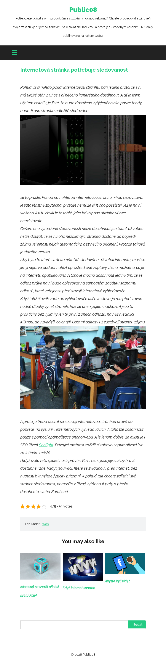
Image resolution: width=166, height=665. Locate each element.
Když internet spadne (79, 588)
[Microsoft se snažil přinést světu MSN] (40, 578)
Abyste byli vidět (117, 581)
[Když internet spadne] (83, 579)
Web (45, 524)
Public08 (83, 21)
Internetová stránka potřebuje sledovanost (74, 70)
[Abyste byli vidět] (125, 572)
